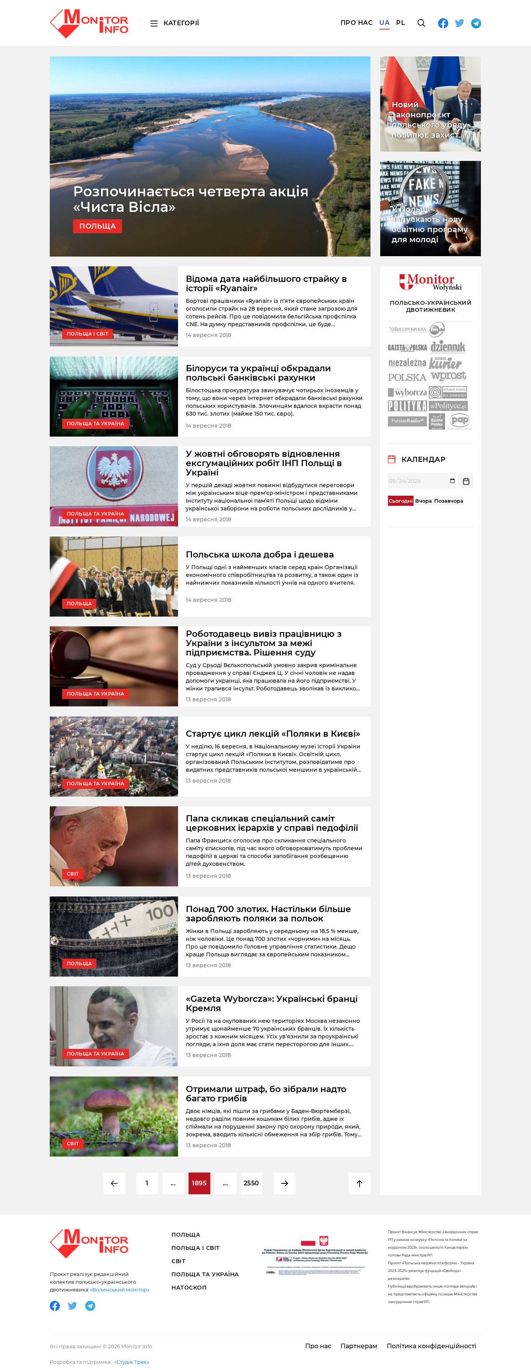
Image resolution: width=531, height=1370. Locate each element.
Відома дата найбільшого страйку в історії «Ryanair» (266, 283)
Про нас (357, 22)
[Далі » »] (284, 1183)
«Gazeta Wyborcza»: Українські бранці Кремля (272, 1003)
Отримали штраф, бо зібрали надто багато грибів (266, 1094)
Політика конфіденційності (432, 1346)
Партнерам (359, 1346)
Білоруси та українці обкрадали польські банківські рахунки (258, 373)
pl (400, 22)
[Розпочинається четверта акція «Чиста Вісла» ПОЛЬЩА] (210, 156)
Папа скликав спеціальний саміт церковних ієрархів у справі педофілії (272, 823)
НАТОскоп (188, 1287)
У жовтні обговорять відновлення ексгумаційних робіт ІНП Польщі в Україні (264, 463)
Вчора (423, 501)
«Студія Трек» (131, 1362)
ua (384, 22)
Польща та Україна (205, 1274)
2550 (251, 1183)
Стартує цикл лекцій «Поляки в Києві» (273, 734)
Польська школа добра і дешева (260, 554)
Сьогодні (401, 501)
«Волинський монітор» (119, 1289)
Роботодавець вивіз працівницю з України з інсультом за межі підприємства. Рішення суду (264, 643)
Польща (185, 1234)
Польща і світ (195, 1247)
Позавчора (448, 501)
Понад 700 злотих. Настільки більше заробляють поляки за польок (268, 914)
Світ (178, 1261)
